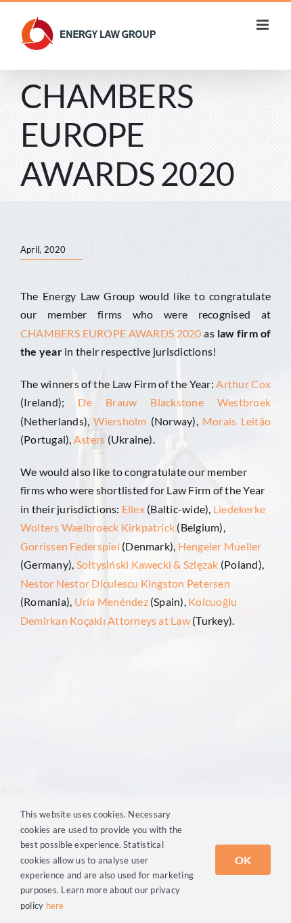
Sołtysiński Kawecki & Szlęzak (147, 564)
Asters (89, 439)
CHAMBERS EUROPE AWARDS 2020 (111, 333)
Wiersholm (119, 421)
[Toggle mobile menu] (263, 25)
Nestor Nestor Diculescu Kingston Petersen (125, 583)
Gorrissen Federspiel (70, 546)
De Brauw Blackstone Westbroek (174, 402)
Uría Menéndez (111, 601)
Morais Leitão (234, 421)
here (55, 905)
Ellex (133, 508)
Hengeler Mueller (220, 546)
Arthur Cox (243, 383)
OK (243, 859)
